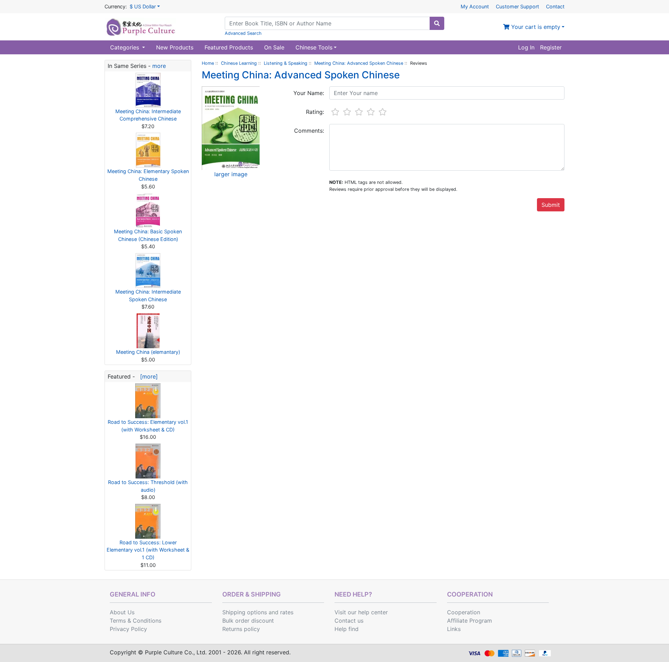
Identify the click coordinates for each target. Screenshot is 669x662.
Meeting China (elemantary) (148, 352)
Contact (555, 6)
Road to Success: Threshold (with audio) (148, 486)
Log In (526, 47)
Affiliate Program (469, 620)
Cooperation (463, 612)
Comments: (309, 130)
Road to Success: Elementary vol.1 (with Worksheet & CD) (148, 426)
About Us (122, 612)
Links (454, 628)
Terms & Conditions (135, 620)
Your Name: (308, 92)
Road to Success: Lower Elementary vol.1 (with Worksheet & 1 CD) (148, 549)
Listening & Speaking (285, 63)
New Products (174, 47)
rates (286, 612)
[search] (437, 23)
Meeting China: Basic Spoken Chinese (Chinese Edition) (148, 235)
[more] (147, 376)
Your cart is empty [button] (534, 26)
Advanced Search (243, 33)
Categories (125, 47)
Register (551, 47)
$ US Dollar (143, 6)
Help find (346, 628)
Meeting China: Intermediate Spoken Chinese (148, 295)
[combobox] (327, 23)
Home (208, 63)
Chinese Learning (239, 63)
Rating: (315, 111)
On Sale (274, 47)
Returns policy (241, 628)
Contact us (348, 620)
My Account (475, 6)
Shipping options (244, 612)
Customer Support (517, 6)
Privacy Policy (128, 628)
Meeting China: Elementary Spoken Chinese (148, 175)
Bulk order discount (248, 620)
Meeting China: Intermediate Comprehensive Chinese (148, 115)
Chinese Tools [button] (313, 47)
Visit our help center (361, 612)
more (159, 65)
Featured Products (229, 47)
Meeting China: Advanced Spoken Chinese (358, 63)
